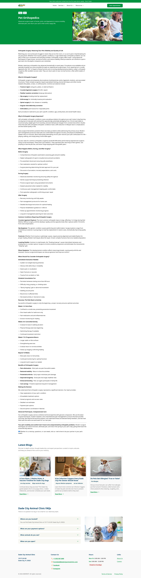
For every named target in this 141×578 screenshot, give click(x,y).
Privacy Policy (118, 574)
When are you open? (27, 541)
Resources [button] (79, 5)
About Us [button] (69, 5)
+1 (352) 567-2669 (58, 558)
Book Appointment (115, 5)
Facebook (56, 565)
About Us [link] (120, 558)
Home (55, 5)
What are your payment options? (32, 529)
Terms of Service (107, 574)
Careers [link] (119, 561)
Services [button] (60, 5)
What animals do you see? (29, 535)
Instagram (56, 569)
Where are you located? (29, 519)
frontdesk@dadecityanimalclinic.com (65, 562)
